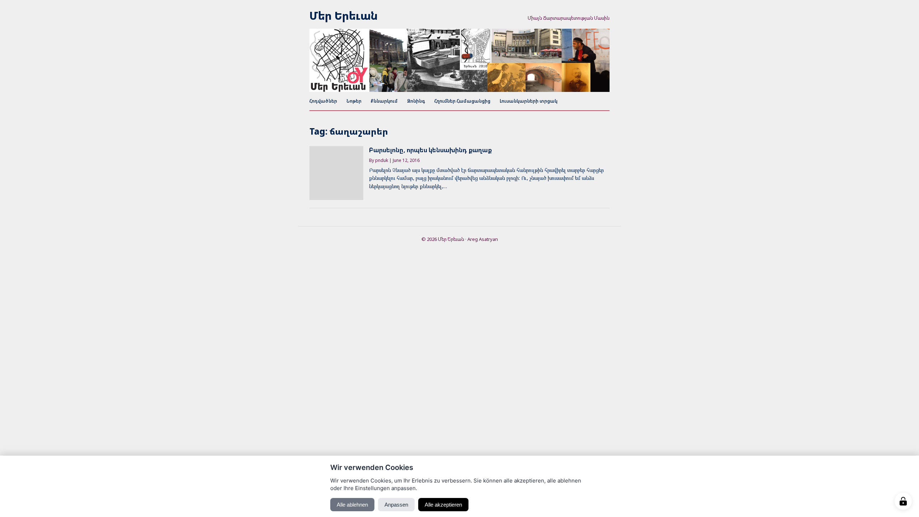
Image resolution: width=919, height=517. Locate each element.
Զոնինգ (416, 101)
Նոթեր (353, 101)
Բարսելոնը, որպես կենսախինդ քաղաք (430, 150)
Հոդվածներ (323, 101)
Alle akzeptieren (443, 505)
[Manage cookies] (903, 501)
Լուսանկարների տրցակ (529, 101)
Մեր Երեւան (343, 15)
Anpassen (396, 505)
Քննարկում (384, 101)
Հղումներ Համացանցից (462, 101)
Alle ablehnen (352, 505)
